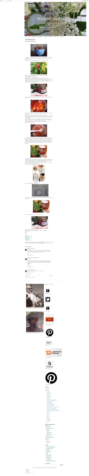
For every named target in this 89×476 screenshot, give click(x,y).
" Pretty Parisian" (33, 162)
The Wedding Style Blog (28, 159)
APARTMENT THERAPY (49, 428)
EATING (55, 36)
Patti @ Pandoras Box (30, 269)
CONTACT (61, 36)
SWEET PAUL (48, 441)
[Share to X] (41, 242)
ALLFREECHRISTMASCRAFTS (50, 446)
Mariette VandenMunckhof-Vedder (32, 257)
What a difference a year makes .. (51, 408)
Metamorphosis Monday (28, 236)
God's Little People (30, 248)
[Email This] (39, 242)
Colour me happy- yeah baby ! (51, 404)
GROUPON (47, 450)
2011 (47, 391)
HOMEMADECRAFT (49, 451)
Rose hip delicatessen (50, 403)
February (48, 419)
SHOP (58, 36)
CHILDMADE (48, 449)
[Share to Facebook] (42, 242)
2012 (47, 390)
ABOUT (29, 36)
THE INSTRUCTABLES (49, 460)
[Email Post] (37, 242)
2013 (47, 389)
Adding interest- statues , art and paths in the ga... (54, 410)
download (30, 160)
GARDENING (50, 36)
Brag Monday (27, 237)
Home (39, 275)
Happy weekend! (49, 402)
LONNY (47, 439)
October (48, 395)
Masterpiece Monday (28, 238)
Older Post (50, 275)
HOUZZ (47, 452)
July (47, 398)
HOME (26, 36)
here (39, 182)
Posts (28, 471)
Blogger (55, 467)
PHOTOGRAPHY (40, 36)
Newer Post (27, 275)
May (47, 415)
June (48, 414)
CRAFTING (45, 36)
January (48, 420)
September (48, 396)
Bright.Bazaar (48, 430)
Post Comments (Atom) (32, 277)
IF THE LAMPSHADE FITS (50, 437)
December (48, 392)
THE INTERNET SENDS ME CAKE (51, 461)
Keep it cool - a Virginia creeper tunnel (52, 409)
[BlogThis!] (40, 242)
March (48, 418)
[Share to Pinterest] (43, 242)
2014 (47, 388)
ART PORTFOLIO (34, 36)
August (48, 397)
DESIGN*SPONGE (49, 432)
